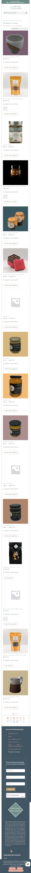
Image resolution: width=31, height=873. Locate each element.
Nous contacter (13, 742)
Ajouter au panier (10, 114)
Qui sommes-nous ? (14, 739)
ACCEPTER (12, 868)
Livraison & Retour (14, 749)
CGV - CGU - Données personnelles (15, 745)
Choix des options (10, 68)
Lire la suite (8, 578)
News (10, 736)
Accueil (4, 20)
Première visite (13, 734)
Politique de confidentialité (16, 870)
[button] (10, 62)
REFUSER (19, 868)
